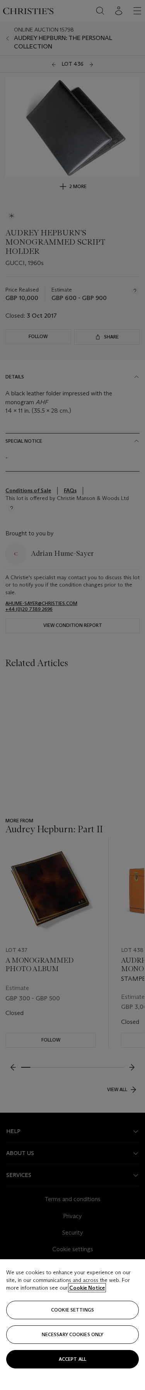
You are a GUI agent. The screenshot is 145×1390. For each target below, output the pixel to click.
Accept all (72, 1359)
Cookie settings (72, 1310)
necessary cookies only (73, 1334)
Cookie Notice (87, 1287)
